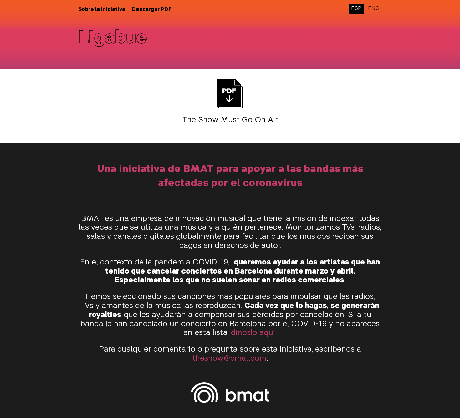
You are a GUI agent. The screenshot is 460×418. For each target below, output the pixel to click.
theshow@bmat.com (229, 359)
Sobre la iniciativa (101, 9)
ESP (356, 8)
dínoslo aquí (253, 333)
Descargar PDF (152, 9)
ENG (373, 8)
